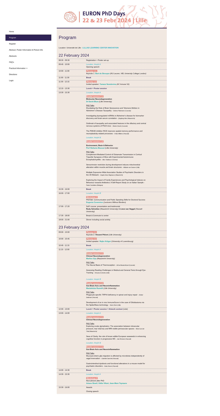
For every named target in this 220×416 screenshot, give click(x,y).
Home (11, 31)
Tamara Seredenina (108, 84)
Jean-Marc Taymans (118, 383)
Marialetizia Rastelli (94, 288)
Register (12, 44)
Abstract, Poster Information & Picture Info (26, 50)
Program (12, 38)
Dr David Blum (92, 101)
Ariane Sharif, (92, 383)
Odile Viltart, (103, 383)
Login (11, 80)
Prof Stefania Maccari (95, 148)
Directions (13, 74)
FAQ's (11, 62)
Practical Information (17, 68)
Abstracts (13, 56)
